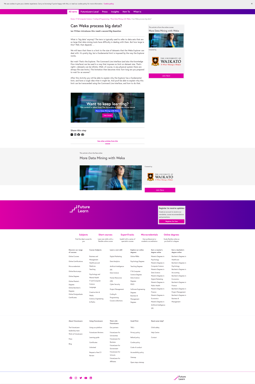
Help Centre (155, 332)
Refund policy (135, 337)
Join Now (166, 75)
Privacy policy (135, 332)
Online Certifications (76, 261)
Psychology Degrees (137, 261)
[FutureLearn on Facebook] (71, 377)
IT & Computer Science (84, 19)
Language (92, 287)
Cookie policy (135, 342)
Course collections (116, 301)
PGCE (132, 284)
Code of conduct (136, 347)
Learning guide (94, 337)
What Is (137, 11)
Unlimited (92, 347)
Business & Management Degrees (134, 299)
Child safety (155, 327)
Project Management (117, 289)
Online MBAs (134, 256)
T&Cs (132, 327)
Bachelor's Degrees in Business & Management (179, 298)
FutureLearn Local (90, 11)
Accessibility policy (137, 352)
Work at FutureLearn (75, 334)
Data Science (114, 273)
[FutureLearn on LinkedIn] (90, 377)
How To (126, 11)
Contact (154, 337)
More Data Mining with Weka (120, 19)
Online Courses (74, 256)
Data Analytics (115, 261)
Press (105, 11)
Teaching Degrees (136, 266)
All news (73, 11)
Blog (70, 344)
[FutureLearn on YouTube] (85, 377)
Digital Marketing (116, 256)
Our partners (114, 327)
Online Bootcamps (75, 271)
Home (73, 19)
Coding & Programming (101, 19)
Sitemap (133, 357)
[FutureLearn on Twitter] (80, 377)
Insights (115, 11)
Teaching (92, 269)
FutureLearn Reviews (96, 332)
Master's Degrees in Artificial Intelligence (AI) (158, 305)
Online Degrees (74, 276)
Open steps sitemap (137, 362)
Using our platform (95, 327)
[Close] (252, 3)
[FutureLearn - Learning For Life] (180, 377)
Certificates (93, 342)
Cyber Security (115, 284)
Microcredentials (74, 266)
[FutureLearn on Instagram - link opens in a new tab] (75, 377)
